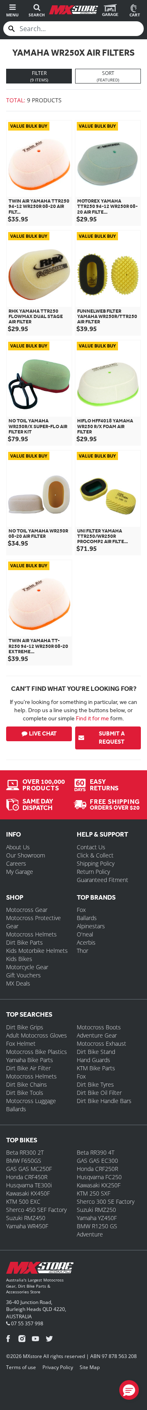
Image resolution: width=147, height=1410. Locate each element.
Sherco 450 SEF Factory (36, 1210)
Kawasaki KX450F (28, 1193)
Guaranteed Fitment (102, 880)
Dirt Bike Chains (26, 1084)
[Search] (11, 28)
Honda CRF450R (26, 1177)
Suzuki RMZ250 (96, 1210)
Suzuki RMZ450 (25, 1218)
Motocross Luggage (31, 1101)
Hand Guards (93, 1060)
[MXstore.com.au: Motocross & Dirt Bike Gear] (73, 10)
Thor (82, 950)
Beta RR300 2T (25, 1152)
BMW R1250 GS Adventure (97, 1230)
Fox (81, 910)
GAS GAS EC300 (97, 1160)
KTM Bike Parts (96, 1068)
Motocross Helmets (31, 934)
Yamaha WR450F (27, 1226)
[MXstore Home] (40, 1269)
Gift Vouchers (23, 975)
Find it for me (92, 718)
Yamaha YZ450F (97, 1218)
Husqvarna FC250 (99, 1177)
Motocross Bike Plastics (36, 1052)
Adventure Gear (97, 1035)
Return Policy (93, 871)
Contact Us (91, 847)
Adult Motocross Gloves (36, 1035)
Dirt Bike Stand (96, 1052)
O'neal (85, 934)
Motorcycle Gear (27, 967)
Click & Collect (95, 855)
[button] (129, 1390)
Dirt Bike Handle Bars (104, 1101)
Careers (16, 863)
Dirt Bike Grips (24, 1027)
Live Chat (43, 733)
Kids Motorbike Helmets (37, 950)
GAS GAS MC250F (29, 1169)
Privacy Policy (57, 1367)
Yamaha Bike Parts (29, 1060)
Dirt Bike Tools (24, 1092)
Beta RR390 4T (95, 1152)
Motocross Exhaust (101, 1043)
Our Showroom (25, 855)
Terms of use (21, 1367)
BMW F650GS (23, 1160)
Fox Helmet (21, 1043)
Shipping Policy (95, 863)
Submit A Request (112, 737)
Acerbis (86, 942)
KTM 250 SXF (93, 1193)
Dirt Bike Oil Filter (99, 1092)
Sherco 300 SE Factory (105, 1201)
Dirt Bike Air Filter (28, 1068)
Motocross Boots (99, 1027)
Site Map (90, 1367)
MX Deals (18, 983)
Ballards (87, 918)
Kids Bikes (19, 959)
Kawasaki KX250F (98, 1185)
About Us (18, 847)
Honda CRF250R (97, 1169)
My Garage (19, 871)
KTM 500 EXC (23, 1201)
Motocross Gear (26, 910)
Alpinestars (91, 926)
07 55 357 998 (26, 1323)
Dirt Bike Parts (24, 942)
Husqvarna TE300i (29, 1185)
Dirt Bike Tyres (95, 1084)
